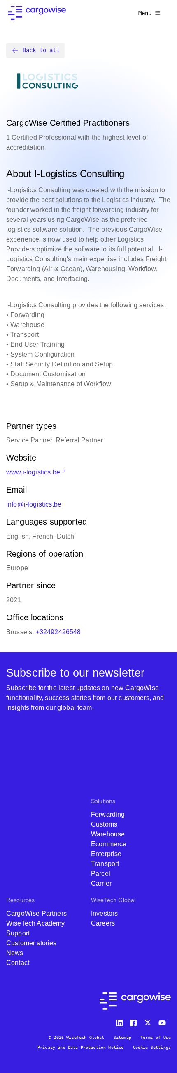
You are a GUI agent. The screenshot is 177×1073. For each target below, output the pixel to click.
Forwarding (108, 814)
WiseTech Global (113, 900)
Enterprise (106, 853)
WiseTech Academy (35, 923)
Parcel (100, 873)
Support (18, 933)
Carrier (101, 883)
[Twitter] (148, 1021)
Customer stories (31, 942)
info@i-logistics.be (33, 504)
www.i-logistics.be (33, 472)
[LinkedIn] (120, 1021)
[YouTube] (164, 1021)
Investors (104, 913)
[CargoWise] (37, 13)
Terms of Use (155, 1037)
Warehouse (108, 834)
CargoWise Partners (36, 913)
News (14, 952)
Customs (104, 824)
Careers (103, 923)
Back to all (41, 50)
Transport (105, 863)
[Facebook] (134, 1021)
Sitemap (122, 1037)
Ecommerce (108, 843)
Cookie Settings (152, 1047)
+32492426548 (58, 632)
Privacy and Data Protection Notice (80, 1047)
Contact (17, 962)
